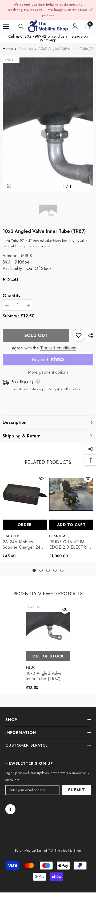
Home (8, 48)
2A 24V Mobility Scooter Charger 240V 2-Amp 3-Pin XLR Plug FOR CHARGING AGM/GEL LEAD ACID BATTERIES (24, 544)
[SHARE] (89, 335)
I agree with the (24, 348)
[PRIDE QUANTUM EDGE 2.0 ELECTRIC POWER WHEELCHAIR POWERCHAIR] (71, 495)
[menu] (6, 26)
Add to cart (71, 524)
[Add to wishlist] (78, 335)
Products (26, 48)
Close (91, 10)
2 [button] (41, 570)
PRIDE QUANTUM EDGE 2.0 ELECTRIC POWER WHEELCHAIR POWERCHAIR (69, 544)
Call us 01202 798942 (27, 36)
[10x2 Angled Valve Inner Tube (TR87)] (48, 626)
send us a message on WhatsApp (64, 38)
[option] (48, 124)
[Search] (21, 26)
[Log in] (75, 26)
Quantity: (12, 295)
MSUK (26, 256)
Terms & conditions (58, 348)
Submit (76, 790)
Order (25, 524)
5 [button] (61, 570)
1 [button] (34, 570)
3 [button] (48, 570)
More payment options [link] (48, 372)
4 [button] (55, 570)
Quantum (57, 536)
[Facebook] (10, 809)
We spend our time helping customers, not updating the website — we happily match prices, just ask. (48, 10)
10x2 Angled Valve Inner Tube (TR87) (44, 676)
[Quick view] (41, 478)
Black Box (11, 536)
